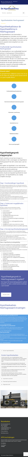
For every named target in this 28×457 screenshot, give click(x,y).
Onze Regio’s (3, 445)
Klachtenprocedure (4, 433)
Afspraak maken (6, 295)
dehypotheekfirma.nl (5, 429)
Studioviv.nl (11, 455)
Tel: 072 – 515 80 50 (7, 13)
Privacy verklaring (4, 431)
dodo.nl (4, 455)
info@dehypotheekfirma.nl (6, 428)
